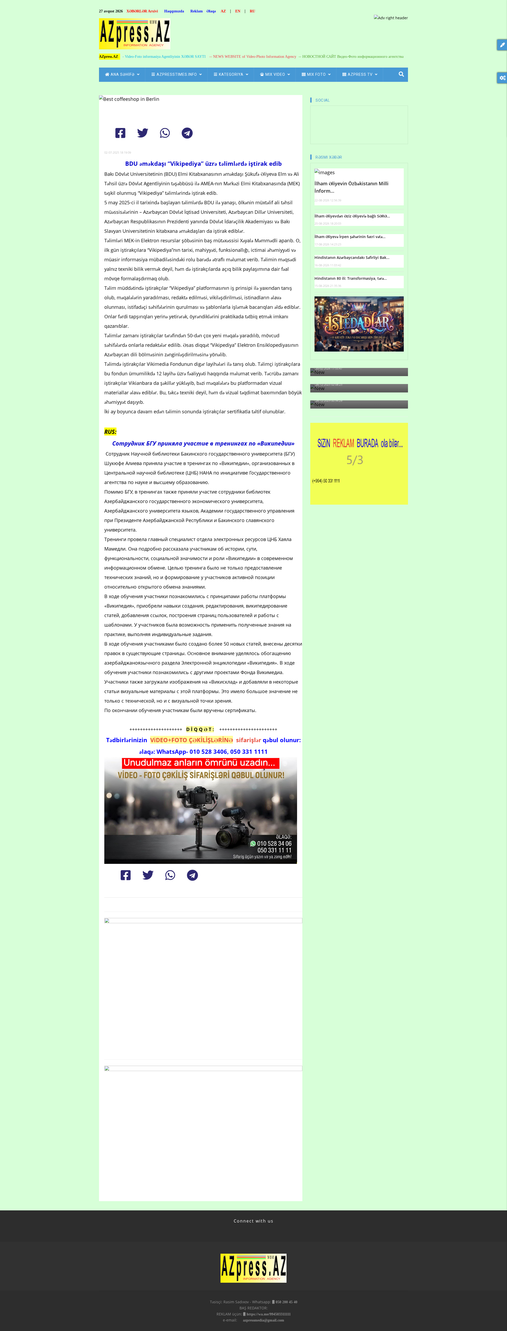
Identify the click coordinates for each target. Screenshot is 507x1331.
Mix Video (275, 74)
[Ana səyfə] (134, 35)
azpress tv (361, 74)
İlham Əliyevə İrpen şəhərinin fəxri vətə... (350, 236)
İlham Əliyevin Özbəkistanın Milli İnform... (351, 187)
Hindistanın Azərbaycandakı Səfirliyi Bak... (351, 257)
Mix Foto (317, 74)
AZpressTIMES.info (177, 74)
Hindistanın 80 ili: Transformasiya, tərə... (350, 278)
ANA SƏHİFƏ (123, 74)
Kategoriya (232, 74)
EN (237, 11)
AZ (223, 11)
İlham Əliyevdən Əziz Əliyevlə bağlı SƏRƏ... (352, 216)
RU (252, 11)
